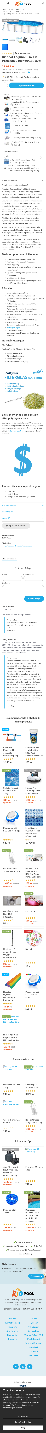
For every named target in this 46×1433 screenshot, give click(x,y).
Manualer (33, 1355)
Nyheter (34, 1322)
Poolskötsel (33, 1339)
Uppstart (33, 1347)
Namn (4, 574)
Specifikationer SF (9, 505)
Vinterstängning (34, 1343)
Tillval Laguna (7, 512)
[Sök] (8, 3)
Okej (23, 1428)
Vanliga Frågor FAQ (33, 1335)
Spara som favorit (17, 525)
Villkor (12, 1318)
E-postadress (28, 574)
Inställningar (23, 1416)
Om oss (33, 1318)
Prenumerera (36, 1276)
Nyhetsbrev (9, 1264)
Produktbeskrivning (9, 180)
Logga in (12, 1339)
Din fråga (6, 583)
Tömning (33, 1351)
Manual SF (6, 518)
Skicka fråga (34, 598)
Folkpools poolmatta (17, 431)
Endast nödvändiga (23, 1422)
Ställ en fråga (24, 53)
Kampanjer (12, 1335)
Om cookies (33, 1331)
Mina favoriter (12, 1331)
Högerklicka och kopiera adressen (17, 546)
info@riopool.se (12, 1308)
